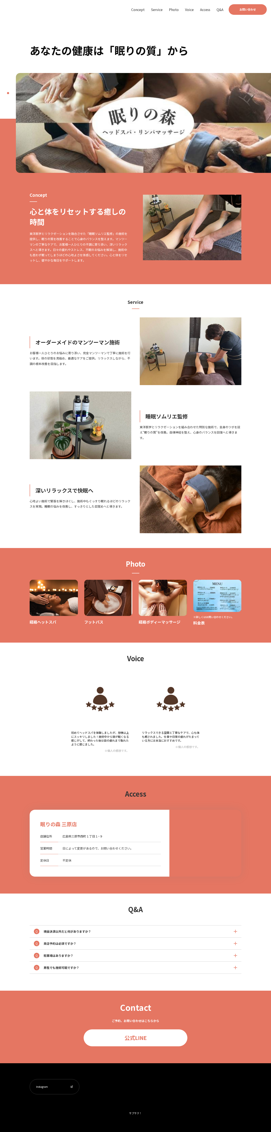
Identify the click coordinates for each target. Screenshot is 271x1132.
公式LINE (135, 1037)
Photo (174, 9)
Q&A (220, 9)
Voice (189, 9)
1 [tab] (8, 93)
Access (205, 9)
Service (157, 9)
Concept (138, 9)
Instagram (42, 1086)
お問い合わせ (247, 9)
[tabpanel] (143, 123)
